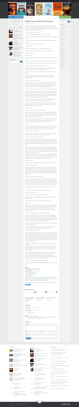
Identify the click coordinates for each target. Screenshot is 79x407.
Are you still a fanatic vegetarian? (58, 363)
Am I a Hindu (16, 369)
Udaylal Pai (28, 23)
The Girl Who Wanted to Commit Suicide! (40, 364)
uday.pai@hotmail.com (32, 273)
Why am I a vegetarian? (17, 374)
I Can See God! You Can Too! (17, 31)
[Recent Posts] (10, 28)
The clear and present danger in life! (40, 355)
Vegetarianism (63, 65)
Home (10, 1)
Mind (61, 46)
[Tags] (21, 28)
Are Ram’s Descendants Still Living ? (60, 361)
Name (27, 331)
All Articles (24, 1)
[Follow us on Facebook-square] (15, 17)
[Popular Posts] (14, 28)
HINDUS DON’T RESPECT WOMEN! (60, 371)
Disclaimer (42, 400)
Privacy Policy (37, 400)
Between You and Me (64, 26)
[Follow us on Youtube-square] (20, 17)
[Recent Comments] (17, 28)
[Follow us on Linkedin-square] (18, 17)
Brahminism (15, 353)
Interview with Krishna (17, 383)
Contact (20, 1)
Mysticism (17, 35)
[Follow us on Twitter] (17, 17)
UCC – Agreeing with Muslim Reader (40, 374)
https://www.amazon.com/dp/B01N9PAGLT (41, 278)
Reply (28, 319)
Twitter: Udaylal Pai (28, 275)
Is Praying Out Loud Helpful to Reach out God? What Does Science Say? (29, 299)
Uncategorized (63, 63)
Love (61, 41)
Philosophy (18, 53)
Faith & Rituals (15, 34)
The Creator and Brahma (17, 55)
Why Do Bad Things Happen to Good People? (20, 365)
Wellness (31, 17)
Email (43, 331)
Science (14, 54)
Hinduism (14, 35)
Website (27, 334)
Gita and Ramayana (37, 383)
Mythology (15, 36)
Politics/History (63, 54)
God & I (19, 34)
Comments (28, 307)
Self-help (27, 17)
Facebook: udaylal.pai (28, 270)
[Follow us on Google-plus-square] (21, 17)
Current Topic (63, 31)
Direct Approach (63, 33)
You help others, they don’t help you (40, 388)
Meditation (62, 44)
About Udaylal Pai (15, 1)
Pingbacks (35, 307)
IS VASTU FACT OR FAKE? (18, 388)
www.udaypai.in (31, 274)
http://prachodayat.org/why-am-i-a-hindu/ (40, 280)
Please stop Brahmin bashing (18, 350)
